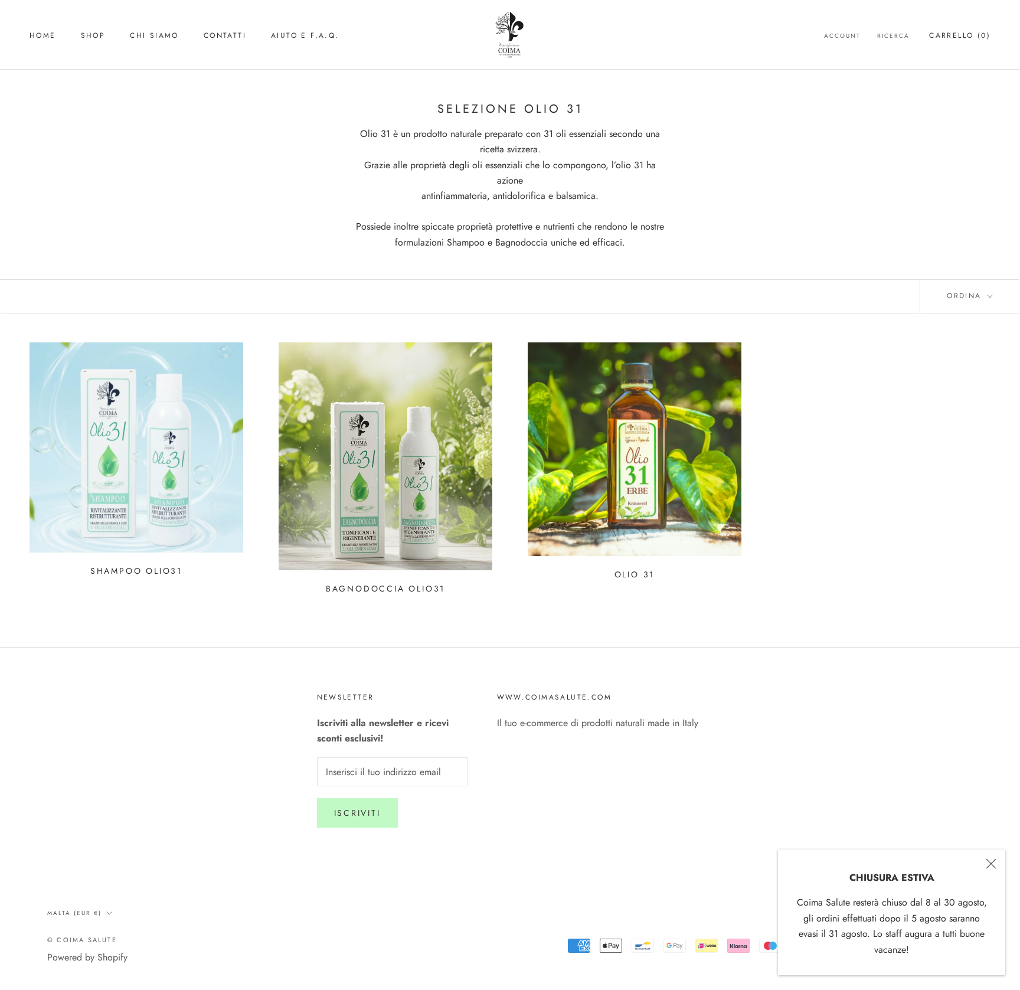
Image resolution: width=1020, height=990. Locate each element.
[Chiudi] (991, 863)
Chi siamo (154, 35)
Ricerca (893, 35)
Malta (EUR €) (74, 913)
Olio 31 (634, 574)
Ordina (966, 295)
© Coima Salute (82, 940)
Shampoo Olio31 (136, 571)
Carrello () (959, 35)
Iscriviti (357, 813)
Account (842, 35)
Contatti (225, 35)
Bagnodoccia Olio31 (385, 588)
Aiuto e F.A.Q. (305, 35)
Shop (93, 35)
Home (43, 35)
